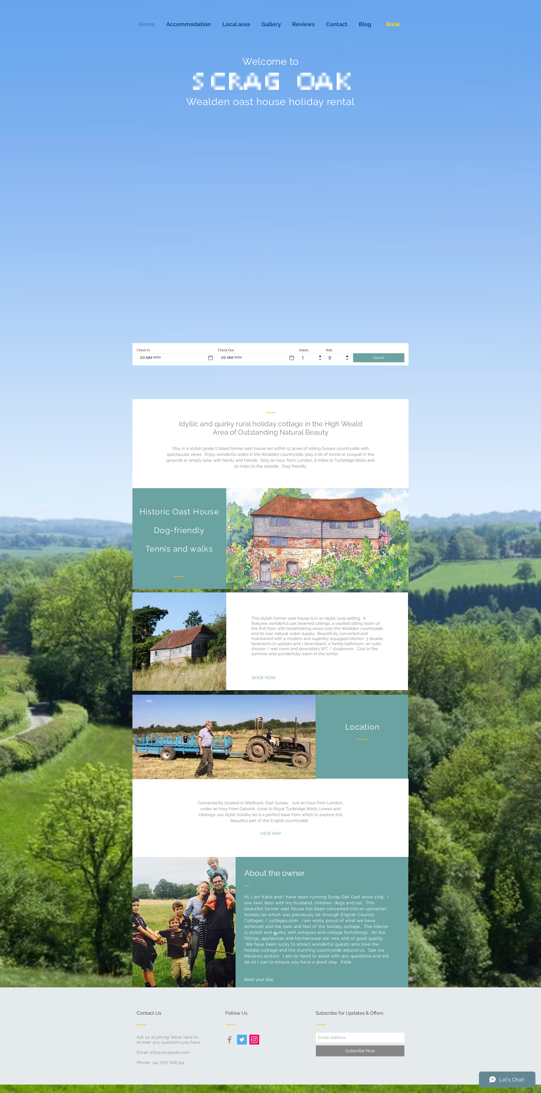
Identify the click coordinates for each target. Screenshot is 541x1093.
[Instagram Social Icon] (254, 1040)
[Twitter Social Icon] (242, 1040)
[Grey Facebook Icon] (229, 1040)
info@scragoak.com (169, 1052)
